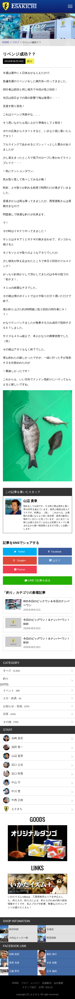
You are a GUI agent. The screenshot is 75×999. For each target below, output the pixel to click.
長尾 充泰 (14, 962)
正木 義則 (52, 971)
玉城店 (50, 929)
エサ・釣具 (12, 698)
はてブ (57, 560)
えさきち (16, 808)
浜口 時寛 (17, 773)
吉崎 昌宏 (17, 738)
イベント (11, 690)
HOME (5, 42)
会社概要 (58, 983)
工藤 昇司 (14, 971)
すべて (11, 670)
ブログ (15, 42)
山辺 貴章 (17, 755)
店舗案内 (47, 983)
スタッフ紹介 (29, 987)
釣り (6, 678)
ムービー (35, 983)
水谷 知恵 (52, 962)
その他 (10, 721)
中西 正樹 (17, 800)
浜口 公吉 (17, 764)
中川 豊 (15, 791)
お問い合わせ (46, 987)
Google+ (21, 560)
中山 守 (15, 782)
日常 (9, 713)
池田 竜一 (17, 746)
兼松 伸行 (52, 954)
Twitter (21, 551)
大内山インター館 (18, 937)
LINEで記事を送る (38, 580)
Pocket (21, 569)
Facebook (56, 551)
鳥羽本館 (14, 929)
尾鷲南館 (51, 937)
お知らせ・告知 (16, 706)
